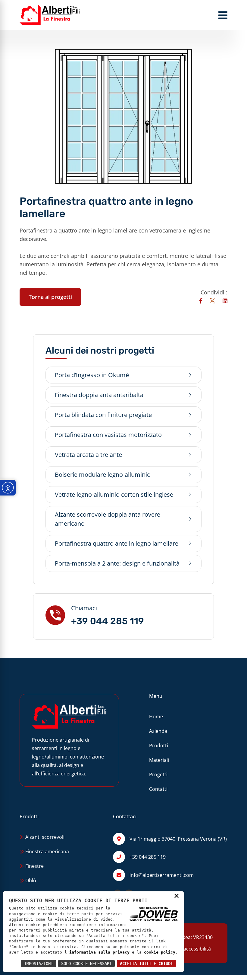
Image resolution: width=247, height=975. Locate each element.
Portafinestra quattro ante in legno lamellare (116, 543)
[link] (201, 300)
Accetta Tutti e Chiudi (146, 963)
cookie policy (159, 952)
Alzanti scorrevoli (44, 837)
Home (156, 716)
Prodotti (158, 745)
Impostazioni (38, 963)
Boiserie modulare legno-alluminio (103, 474)
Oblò (30, 880)
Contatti (158, 789)
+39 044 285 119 (107, 621)
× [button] (176, 895)
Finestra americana (46, 851)
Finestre (34, 866)
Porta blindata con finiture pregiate (103, 415)
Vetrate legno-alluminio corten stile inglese (114, 494)
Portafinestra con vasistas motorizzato (108, 435)
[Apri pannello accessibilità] (8, 488)
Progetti (158, 774)
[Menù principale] (222, 15)
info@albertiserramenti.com (162, 875)
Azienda (158, 731)
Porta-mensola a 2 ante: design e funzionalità (117, 563)
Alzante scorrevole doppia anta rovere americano (107, 519)
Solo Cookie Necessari (86, 963)
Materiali (159, 760)
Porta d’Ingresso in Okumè (92, 375)
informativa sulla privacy (99, 952)
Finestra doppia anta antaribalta (99, 395)
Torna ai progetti (50, 296)
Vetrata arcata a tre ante (88, 455)
